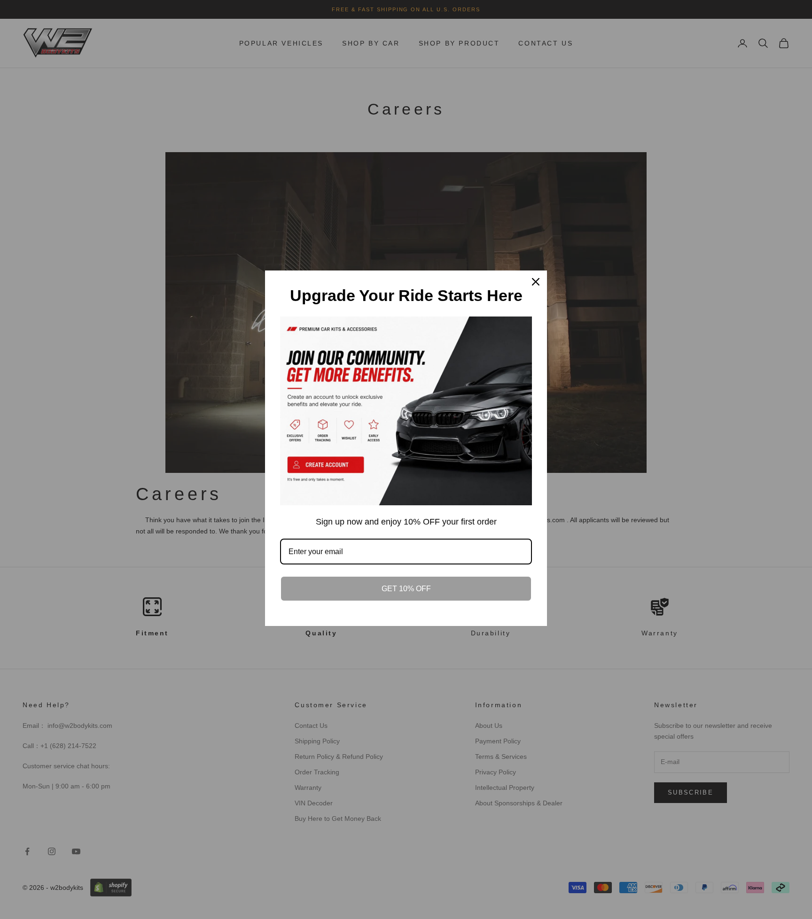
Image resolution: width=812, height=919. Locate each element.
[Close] (535, 281)
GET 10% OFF (406, 589)
